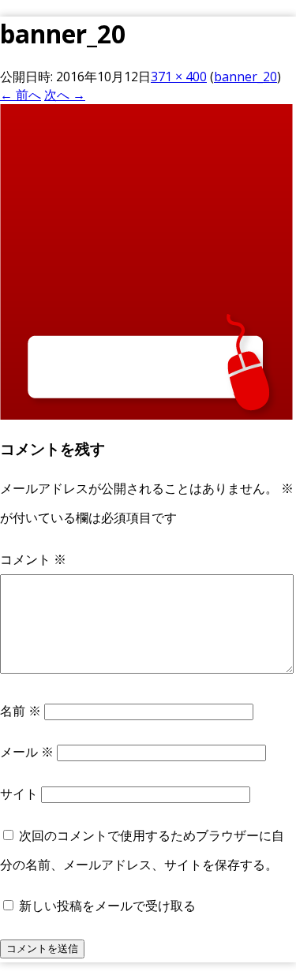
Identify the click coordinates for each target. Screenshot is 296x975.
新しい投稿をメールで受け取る (107, 905)
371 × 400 (179, 76)
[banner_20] (146, 415)
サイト (19, 793)
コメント (33, 559)
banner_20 (245, 76)
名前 (20, 710)
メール (27, 751)
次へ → (64, 94)
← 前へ (20, 94)
